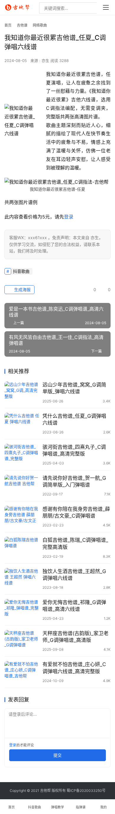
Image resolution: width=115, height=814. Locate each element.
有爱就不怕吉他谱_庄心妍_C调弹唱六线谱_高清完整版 (74, 667)
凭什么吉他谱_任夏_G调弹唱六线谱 (74, 419)
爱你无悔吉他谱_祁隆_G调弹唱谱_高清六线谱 (74, 605)
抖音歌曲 (21, 271)
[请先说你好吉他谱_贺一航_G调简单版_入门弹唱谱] (22, 486)
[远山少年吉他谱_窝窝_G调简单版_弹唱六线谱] (22, 392)
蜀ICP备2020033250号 (86, 790)
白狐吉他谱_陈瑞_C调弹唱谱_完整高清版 (75, 543)
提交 (57, 755)
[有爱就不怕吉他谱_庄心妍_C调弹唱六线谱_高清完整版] (22, 672)
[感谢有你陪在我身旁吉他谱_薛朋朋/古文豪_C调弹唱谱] (22, 517)
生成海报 (22, 289)
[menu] (106, 7)
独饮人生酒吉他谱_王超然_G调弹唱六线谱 (74, 574)
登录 (68, 217)
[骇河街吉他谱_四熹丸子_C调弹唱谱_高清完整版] (22, 455)
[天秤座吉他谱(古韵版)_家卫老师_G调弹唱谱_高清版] (22, 641)
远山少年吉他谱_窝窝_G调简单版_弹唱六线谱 (74, 388)
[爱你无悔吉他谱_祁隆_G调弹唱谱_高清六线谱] (22, 610)
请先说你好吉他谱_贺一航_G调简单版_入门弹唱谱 (74, 481)
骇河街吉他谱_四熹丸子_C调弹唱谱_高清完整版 (74, 450)
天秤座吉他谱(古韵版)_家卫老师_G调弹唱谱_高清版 (75, 636)
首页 (8, 25)
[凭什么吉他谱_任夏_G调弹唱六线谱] (22, 424)
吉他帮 (45, 790)
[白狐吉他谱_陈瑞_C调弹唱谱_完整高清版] (22, 548)
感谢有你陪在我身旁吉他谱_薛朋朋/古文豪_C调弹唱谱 (76, 512)
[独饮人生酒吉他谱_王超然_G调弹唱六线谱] (22, 579)
